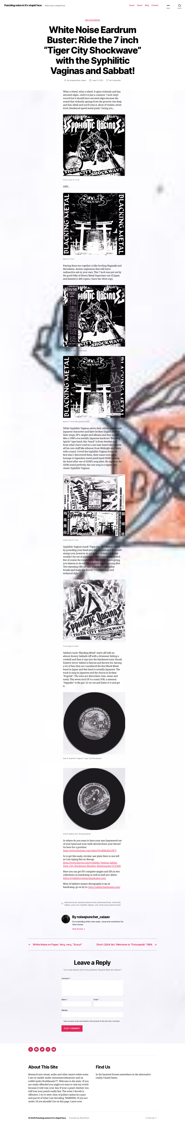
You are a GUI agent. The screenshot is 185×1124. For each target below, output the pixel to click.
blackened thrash (104, 902)
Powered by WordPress (79, 1118)
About (139, 5)
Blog (147, 5)
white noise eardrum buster (110, 905)
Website (64, 1010)
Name (64, 1000)
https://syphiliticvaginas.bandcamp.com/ (84, 878)
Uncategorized (92, 20)
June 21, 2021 (97, 80)
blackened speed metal (87, 902)
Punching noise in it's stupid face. (23, 5)
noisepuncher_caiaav (78, 80)
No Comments (115, 80)
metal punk (116, 902)
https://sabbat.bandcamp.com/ (104, 887)
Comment (65, 978)
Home (131, 5)
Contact (154, 5)
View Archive (78, 929)
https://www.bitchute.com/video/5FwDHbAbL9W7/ (90, 850)
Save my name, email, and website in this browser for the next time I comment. (92, 1021)
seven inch (75, 905)
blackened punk (70, 902)
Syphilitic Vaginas (87, 905)
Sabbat (67, 905)
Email (96, 1000)
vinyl (96, 905)
